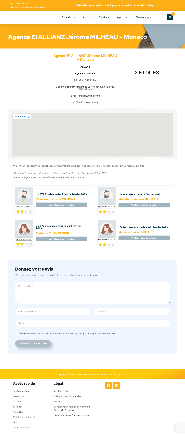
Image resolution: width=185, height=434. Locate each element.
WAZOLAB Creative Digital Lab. (112, 374)
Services (104, 17)
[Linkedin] (116, 385)
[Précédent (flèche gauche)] (5, 217)
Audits (87, 17)
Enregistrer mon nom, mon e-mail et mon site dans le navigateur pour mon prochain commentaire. (67, 333)
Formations (68, 17)
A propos (122, 17)
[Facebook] (108, 385)
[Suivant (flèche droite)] (180, 217)
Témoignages (143, 17)
